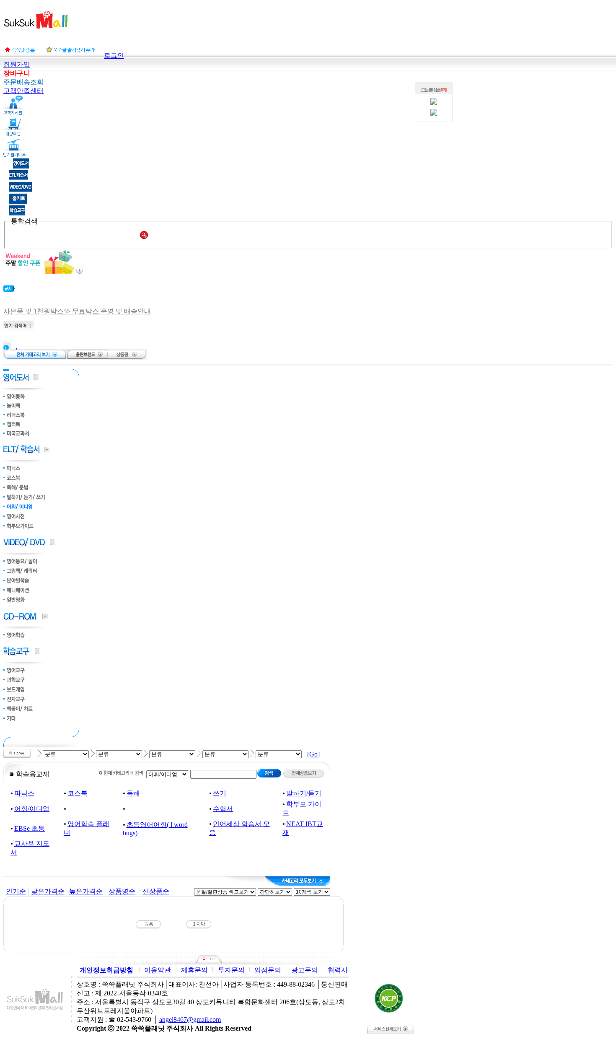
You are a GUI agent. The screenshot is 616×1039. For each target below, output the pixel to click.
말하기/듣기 (303, 793)
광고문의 (304, 970)
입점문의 (267, 970)
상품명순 (122, 891)
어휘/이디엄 (31, 808)
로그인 (114, 55)
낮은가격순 (48, 891)
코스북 (77, 793)
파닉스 (24, 793)
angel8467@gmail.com (190, 1019)
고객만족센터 (23, 90)
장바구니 (16, 73)
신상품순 (155, 891)
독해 (133, 793)
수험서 (223, 808)
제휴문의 (194, 970)
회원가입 (16, 64)
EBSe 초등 (29, 828)
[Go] (313, 754)
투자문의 (231, 970)
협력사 (338, 970)
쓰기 (219, 793)
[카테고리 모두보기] (297, 881)
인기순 (16, 891)
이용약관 (157, 970)
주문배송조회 (23, 82)
